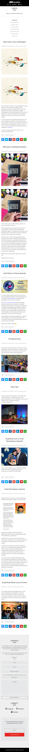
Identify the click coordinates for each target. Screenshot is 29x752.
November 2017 (14, 22)
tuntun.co (10, 127)
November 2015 (14, 31)
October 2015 (14, 33)
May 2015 (14, 36)
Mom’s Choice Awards (10, 302)
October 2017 (14, 24)
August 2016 (14, 27)
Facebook (20, 709)
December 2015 (14, 29)
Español (14, 4)
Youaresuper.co (12, 298)
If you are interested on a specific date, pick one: (14, 674)
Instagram (10, 709)
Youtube (15, 712)
